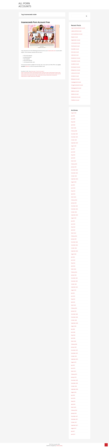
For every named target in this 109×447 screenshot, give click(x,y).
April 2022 (73, 266)
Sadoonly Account (75, 55)
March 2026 (73, 128)
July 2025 (73, 149)
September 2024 (74, 179)
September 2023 (74, 215)
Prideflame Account (75, 100)
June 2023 (73, 224)
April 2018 (73, 404)
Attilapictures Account (75, 70)
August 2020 (73, 326)
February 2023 (74, 236)
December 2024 (74, 170)
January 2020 (73, 347)
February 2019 (74, 374)
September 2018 (74, 389)
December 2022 (74, 242)
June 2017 (73, 434)
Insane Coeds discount (25, 72)
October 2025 (74, 140)
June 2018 (73, 398)
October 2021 (74, 284)
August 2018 (73, 392)
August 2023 (73, 218)
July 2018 (73, 395)
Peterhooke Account (75, 46)
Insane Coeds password (50, 72)
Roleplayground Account (76, 88)
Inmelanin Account (75, 76)
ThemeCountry (59, 445)
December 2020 (74, 314)
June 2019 (73, 368)
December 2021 (74, 278)
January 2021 (73, 311)
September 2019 (74, 359)
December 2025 (74, 133)
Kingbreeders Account (75, 40)
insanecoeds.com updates (35, 76)
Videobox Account (75, 94)
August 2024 (73, 182)
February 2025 (74, 164)
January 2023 (73, 239)
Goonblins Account (75, 64)
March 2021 (73, 305)
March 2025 (73, 161)
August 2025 (73, 146)
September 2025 (74, 142)
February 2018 (74, 410)
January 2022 (73, 275)
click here (27, 66)
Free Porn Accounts (39, 71)
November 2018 (74, 383)
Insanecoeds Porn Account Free (35, 22)
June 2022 (73, 260)
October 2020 (74, 320)
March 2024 (73, 197)
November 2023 (74, 209)
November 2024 (74, 173)
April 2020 (73, 338)
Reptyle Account (74, 37)
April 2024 (73, 194)
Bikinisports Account (75, 79)
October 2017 (74, 422)
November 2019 (74, 353)
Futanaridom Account (75, 61)
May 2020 (73, 335)
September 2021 (74, 287)
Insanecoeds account (28, 73)
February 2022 (74, 272)
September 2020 (74, 323)
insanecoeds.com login (33, 75)
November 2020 (74, 317)
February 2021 (74, 308)
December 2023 (74, 206)
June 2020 (73, 332)
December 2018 (74, 380)
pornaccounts (32, 71)
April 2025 (73, 158)
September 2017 (74, 425)
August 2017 (73, 428)
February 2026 (74, 130)
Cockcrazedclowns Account (76, 34)
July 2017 (73, 431)
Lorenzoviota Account (75, 43)
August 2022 (73, 254)
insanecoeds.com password (51, 75)
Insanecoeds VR (58, 73)
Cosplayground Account (76, 82)
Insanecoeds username (50, 73)
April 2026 (73, 124)
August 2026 (73, 112)
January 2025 (73, 167)
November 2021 (74, 281)
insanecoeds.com (51, 50)
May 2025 (73, 155)
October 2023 (74, 212)
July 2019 (73, 365)
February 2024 (74, 200)
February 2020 (74, 344)
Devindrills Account (75, 49)
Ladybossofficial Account (76, 31)
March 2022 (73, 269)
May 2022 (73, 263)
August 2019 (73, 362)
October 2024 (74, 176)
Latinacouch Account (75, 73)
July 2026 (73, 115)
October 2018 (74, 386)
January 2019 (73, 377)
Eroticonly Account (75, 52)
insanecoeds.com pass (42, 75)
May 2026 (73, 121)
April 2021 (73, 302)
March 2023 (73, 233)
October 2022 (74, 248)
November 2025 (74, 137)
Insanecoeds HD (35, 73)
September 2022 (74, 251)
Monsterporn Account (75, 67)
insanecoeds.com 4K (25, 75)
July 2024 (73, 185)
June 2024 (73, 188)
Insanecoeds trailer (41, 73)
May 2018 (73, 401)
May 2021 (73, 299)
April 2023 (73, 230)
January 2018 (73, 413)
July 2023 (73, 221)
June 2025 (73, 152)
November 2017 (74, 419)
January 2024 (73, 203)
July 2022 (73, 257)
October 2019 (74, 356)
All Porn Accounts (25, 5)
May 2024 (73, 191)
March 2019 (73, 371)
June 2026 (73, 118)
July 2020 (73, 329)
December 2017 (74, 416)
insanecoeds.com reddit (25, 76)
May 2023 (73, 227)
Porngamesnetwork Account (77, 85)
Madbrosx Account (75, 91)
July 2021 (73, 293)
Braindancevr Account (75, 58)
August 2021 (73, 290)
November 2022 (74, 245)
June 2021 (73, 296)
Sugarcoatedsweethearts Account (78, 28)
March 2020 (73, 341)
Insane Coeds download (34, 72)
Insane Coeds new (42, 72)
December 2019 (74, 350)
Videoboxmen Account (75, 97)
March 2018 (73, 407)
